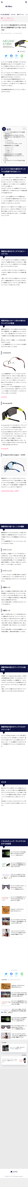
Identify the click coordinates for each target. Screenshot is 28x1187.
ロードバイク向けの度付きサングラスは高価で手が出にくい (15, 132)
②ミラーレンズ (10, 149)
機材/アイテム (20, 14)
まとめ (6, 159)
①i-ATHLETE (9, 140)
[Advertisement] (19, 7)
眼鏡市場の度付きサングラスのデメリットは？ (14, 156)
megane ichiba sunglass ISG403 (10, 491)
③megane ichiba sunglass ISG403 (14, 143)
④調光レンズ (9, 152)
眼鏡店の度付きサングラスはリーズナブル (14, 135)
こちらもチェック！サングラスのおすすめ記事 (15, 161)
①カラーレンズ (10, 147)
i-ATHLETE (4, 397)
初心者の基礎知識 (5, 14)
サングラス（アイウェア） (14, 979)
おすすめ (13, 14)
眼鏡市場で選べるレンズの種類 (12, 145)
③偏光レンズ (9, 150)
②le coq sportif (10, 142)
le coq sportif (4, 448)
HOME (14, 1172)
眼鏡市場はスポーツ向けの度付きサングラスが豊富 (15, 137)
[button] (23, 128)
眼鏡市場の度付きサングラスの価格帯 (13, 154)
